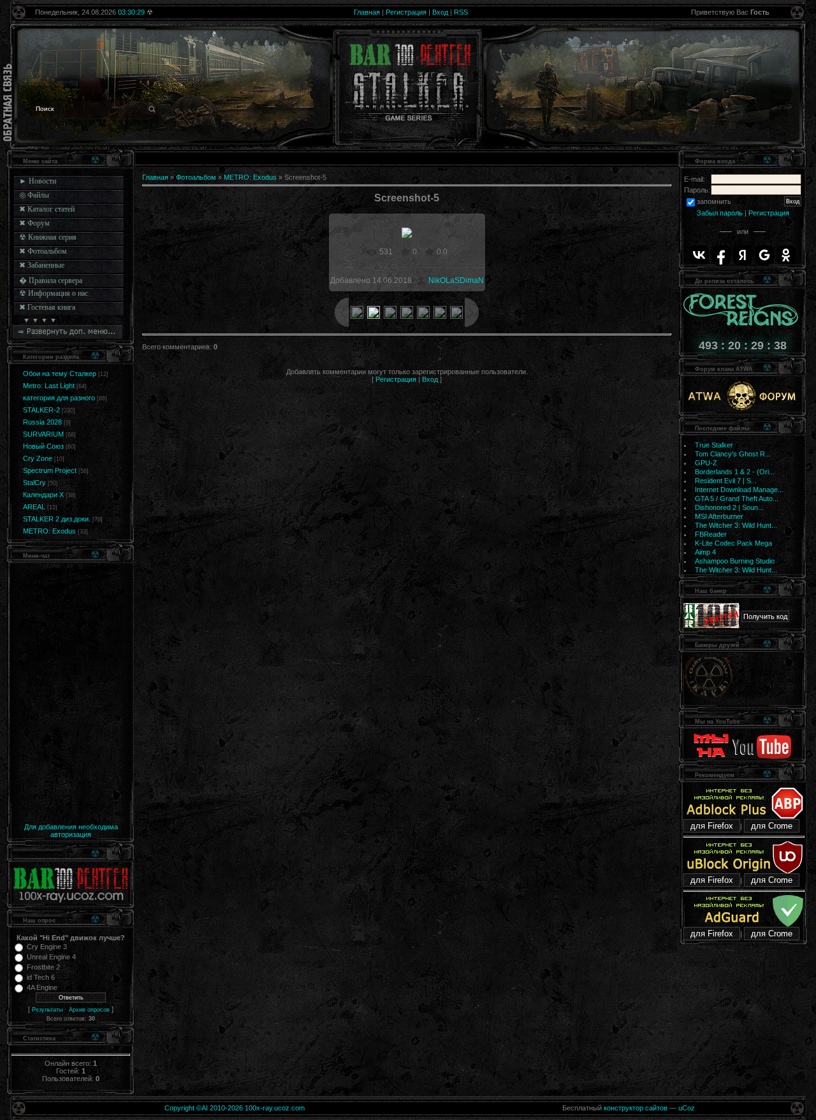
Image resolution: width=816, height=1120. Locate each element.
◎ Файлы (34, 195)
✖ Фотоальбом (43, 251)
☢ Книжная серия (47, 237)
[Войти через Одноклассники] (786, 255)
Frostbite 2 (43, 967)
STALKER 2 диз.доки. (57, 519)
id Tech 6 (41, 977)
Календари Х (43, 494)
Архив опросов (89, 1010)
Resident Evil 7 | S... (726, 480)
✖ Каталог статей (47, 209)
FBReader (711, 534)
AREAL (34, 507)
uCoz (686, 1108)
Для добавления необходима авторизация (71, 830)
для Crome (771, 826)
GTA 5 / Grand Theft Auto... (736, 498)
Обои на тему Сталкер (59, 373)
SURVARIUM (43, 434)
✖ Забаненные (41, 265)
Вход (440, 12)
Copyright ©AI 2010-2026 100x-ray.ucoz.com (234, 1108)
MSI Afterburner (719, 516)
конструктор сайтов (635, 1108)
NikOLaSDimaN (456, 280)
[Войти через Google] (764, 255)
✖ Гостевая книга (47, 307)
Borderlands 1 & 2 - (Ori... (735, 472)
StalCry (34, 482)
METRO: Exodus (49, 531)
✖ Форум (34, 223)
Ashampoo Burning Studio (735, 561)
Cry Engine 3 (47, 946)
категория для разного (59, 398)
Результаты (47, 1010)
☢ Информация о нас (53, 293)
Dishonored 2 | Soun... (729, 507)
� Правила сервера (50, 280)
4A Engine (42, 987)
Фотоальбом (196, 177)
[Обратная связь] (7, 103)
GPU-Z (706, 463)
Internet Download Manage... (739, 489)
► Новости (37, 181)
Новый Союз (43, 446)
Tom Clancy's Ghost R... (733, 454)
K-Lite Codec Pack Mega (733, 543)
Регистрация (406, 12)
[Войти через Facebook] (721, 255)
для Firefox (711, 826)
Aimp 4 (705, 552)
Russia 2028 (42, 422)
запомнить (714, 201)
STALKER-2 (41, 410)
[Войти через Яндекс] (742, 255)
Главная (367, 12)
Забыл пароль (720, 213)
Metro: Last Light (49, 385)
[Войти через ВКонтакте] (699, 255)
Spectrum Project (49, 470)
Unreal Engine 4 (51, 957)
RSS (461, 12)
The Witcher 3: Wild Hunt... (736, 525)
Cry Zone (37, 458)
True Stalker (714, 445)
